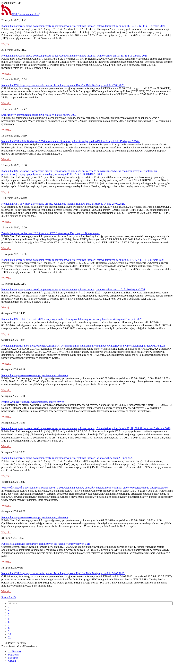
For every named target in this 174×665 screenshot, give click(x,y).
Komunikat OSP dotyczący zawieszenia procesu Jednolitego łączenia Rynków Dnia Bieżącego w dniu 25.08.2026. (63, 203)
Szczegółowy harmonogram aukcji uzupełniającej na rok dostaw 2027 (38, 114)
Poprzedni (13, 654)
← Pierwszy (14, 651)
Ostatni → (13, 660)
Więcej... (6, 44)
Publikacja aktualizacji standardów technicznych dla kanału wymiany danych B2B (45, 543)
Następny (13, 657)
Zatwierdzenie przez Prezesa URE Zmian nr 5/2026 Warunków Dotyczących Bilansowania (50, 233)
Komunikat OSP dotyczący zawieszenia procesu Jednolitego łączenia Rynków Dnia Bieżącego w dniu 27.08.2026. (63, 85)
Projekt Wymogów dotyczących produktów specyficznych (32, 401)
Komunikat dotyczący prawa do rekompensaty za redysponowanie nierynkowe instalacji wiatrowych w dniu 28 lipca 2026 (67, 457)
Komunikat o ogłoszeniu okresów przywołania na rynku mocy (34, 375)
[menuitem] (9, 606)
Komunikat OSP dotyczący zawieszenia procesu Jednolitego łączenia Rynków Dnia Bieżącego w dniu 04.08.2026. (63, 573)
